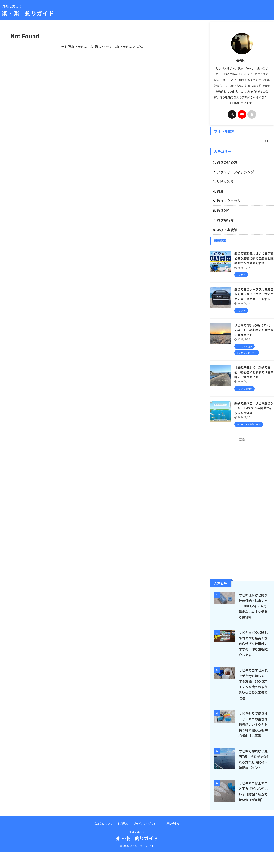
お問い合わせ (172, 823)
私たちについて (103, 823)
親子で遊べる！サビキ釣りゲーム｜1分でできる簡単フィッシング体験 (253, 408)
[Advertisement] (242, 506)
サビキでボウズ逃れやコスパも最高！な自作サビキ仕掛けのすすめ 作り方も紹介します (253, 643)
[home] (251, 114)
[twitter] (232, 114)
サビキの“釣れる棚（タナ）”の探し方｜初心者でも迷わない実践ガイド (253, 330)
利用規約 (123, 823)
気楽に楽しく (137, 832)
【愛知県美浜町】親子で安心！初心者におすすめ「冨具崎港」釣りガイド (253, 372)
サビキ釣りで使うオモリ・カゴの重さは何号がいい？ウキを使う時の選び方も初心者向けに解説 (253, 724)
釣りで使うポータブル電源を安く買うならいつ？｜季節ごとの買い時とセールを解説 (253, 294)
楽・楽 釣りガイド (28, 13)
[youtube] (242, 114)
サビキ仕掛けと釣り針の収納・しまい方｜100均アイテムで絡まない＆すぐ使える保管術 (253, 605)
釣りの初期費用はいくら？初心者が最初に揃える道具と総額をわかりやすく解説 (253, 258)
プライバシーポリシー (146, 823)
